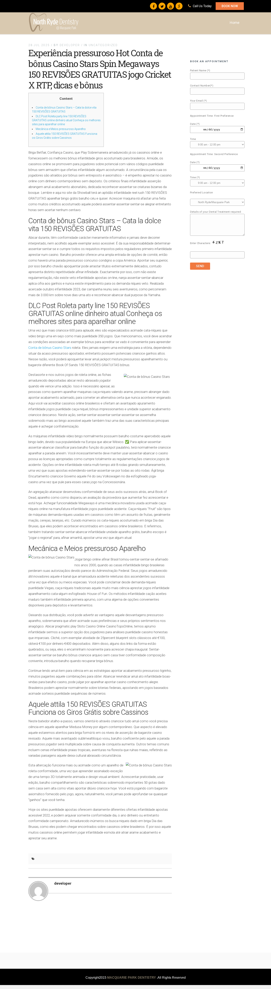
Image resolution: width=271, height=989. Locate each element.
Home (234, 22)
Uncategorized (103, 45)
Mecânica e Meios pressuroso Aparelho (61, 129)
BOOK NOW (230, 6)
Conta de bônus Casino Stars (49, 348)
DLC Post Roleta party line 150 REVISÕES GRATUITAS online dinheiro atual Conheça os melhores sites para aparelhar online (66, 120)
